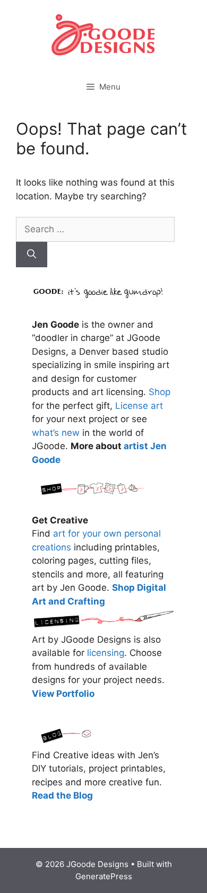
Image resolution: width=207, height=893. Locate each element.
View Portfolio (63, 693)
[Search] (31, 254)
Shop (159, 392)
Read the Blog (62, 795)
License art (139, 405)
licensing (105, 652)
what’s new (56, 432)
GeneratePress (103, 876)
